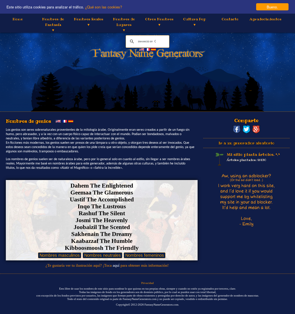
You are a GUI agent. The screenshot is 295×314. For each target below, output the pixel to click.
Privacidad (147, 283)
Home (18, 19)
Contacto (230, 19)
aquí (116, 265)
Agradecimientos (265, 19)
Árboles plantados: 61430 (246, 160)
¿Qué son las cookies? (103, 7)
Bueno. (272, 7)
